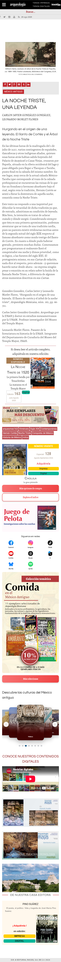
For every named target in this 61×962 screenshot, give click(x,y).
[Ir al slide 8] (41, 745)
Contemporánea (49, 428)
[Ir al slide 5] (32, 745)
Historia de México (12, 437)
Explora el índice (30, 497)
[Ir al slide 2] (23, 745)
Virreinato (24, 428)
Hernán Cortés (10, 433)
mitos (25, 437)
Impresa (43, 468)
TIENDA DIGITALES (41, 6)
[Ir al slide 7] (38, 745)
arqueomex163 (10, 428)
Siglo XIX (34, 428)
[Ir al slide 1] (19, 745)
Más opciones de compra (30, 488)
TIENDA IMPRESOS (41, 3)
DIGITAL (19, 941)
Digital (26, 392)
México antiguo (13, 91)
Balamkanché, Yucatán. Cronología (30, 854)
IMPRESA (19, 936)
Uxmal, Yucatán (30, 887)
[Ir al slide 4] (29, 745)
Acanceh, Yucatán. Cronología (30, 821)
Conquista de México (42, 433)
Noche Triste (24, 433)
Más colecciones (30, 678)
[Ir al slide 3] (26, 745)
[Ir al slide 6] (35, 745)
